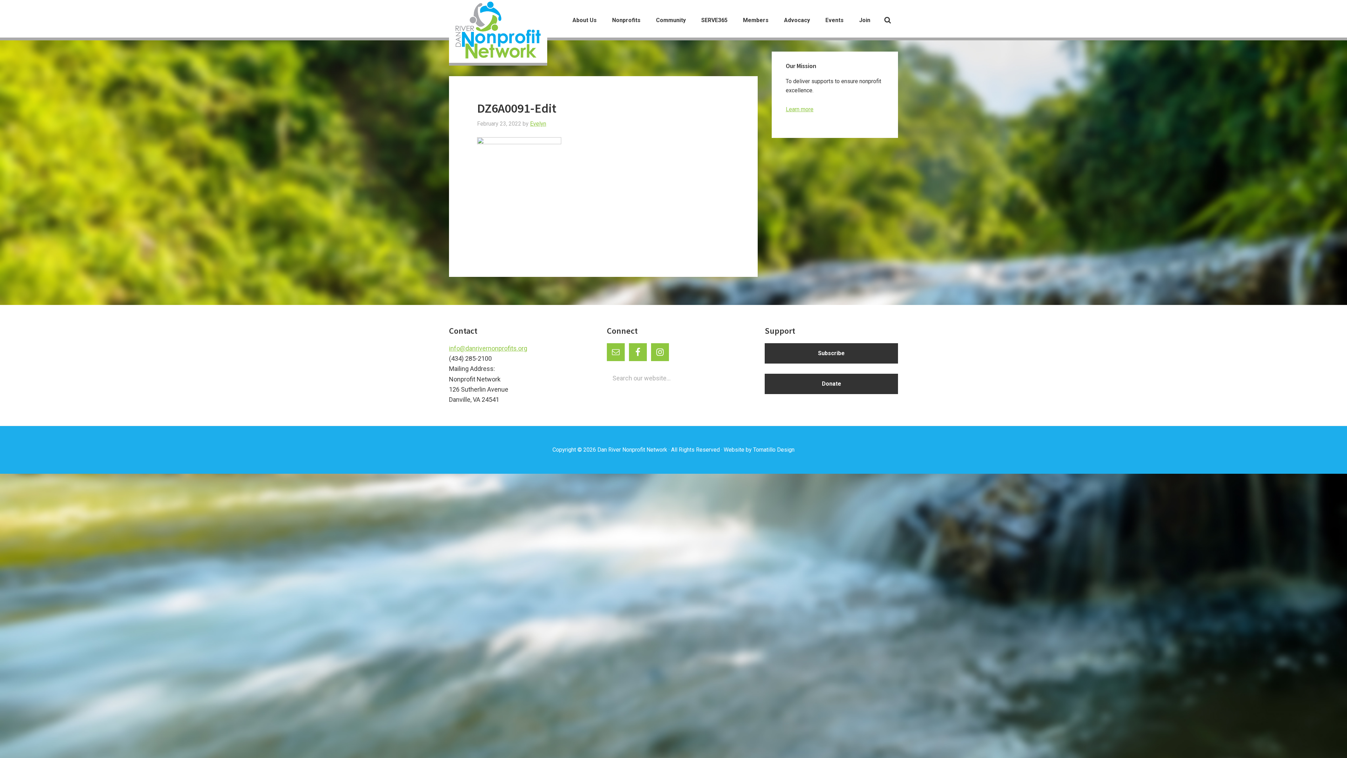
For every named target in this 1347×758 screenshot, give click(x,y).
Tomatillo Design (774, 449)
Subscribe (831, 353)
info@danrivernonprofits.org (488, 348)
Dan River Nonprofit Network (632, 449)
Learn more (799, 109)
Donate (831, 383)
